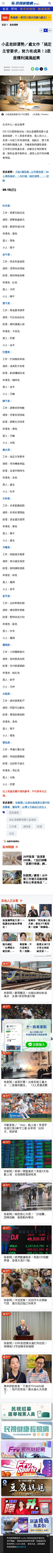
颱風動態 (44, 9)
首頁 (6, 9)
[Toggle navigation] (3, 3)
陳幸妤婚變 (28, 9)
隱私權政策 (21, 1546)
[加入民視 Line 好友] (26, 1035)
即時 (14, 9)
